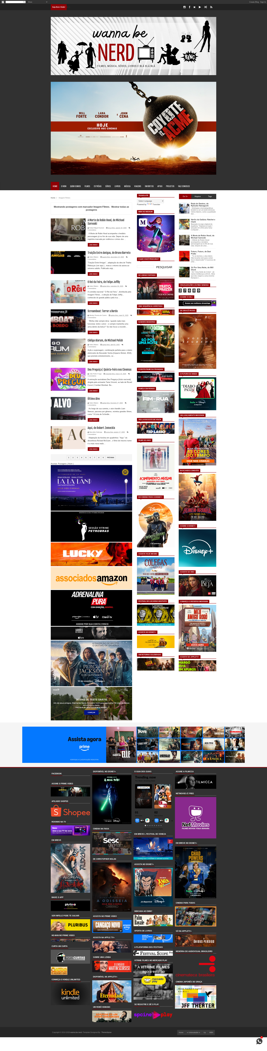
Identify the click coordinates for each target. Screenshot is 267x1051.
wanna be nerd (76, 1032)
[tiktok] (200, 7)
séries (108, 186)
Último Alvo (94, 398)
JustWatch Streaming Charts (153, 829)
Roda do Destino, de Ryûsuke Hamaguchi (200, 205)
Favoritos (149, 186)
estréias (98, 186)
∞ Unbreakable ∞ (193, 1033)
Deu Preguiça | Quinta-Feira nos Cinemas (109, 369)
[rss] (211, 7)
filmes (87, 186)
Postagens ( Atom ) (66, 464)
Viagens (137, 186)
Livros (117, 186)
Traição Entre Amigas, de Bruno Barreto (109, 253)
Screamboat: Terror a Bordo (103, 311)
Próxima (110, 457)
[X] (194, 7)
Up (205, 1033)
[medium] (205, 7)
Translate (156, 204)
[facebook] (189, 7)
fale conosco (184, 186)
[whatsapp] (215, 7)
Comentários (92, 230)
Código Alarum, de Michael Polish (105, 340)
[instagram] (184, 7)
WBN (211, 1033)
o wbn (63, 186)
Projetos (170, 186)
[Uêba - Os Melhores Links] (59, 974)
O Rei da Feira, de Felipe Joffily (104, 282)
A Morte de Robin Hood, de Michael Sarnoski (202, 237)
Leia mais (93, 245)
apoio (159, 186)
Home (55, 186)
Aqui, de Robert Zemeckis (101, 428)
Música (127, 186)
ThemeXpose (106, 1032)
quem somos (75, 186)
